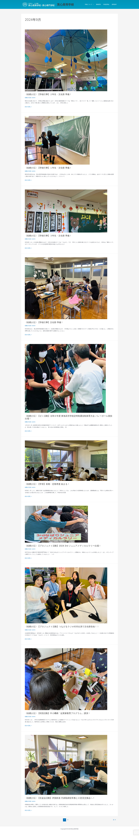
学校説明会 (106, 4)
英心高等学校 (65, 4)
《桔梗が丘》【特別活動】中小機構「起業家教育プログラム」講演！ (57, 713)
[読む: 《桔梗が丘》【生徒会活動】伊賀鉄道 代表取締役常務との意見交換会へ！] (66, 764)
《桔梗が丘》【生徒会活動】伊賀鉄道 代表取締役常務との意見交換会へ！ (60, 798)
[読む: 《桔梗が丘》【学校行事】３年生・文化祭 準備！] (66, 211)
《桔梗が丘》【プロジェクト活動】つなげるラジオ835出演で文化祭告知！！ (62, 626)
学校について (88, 4)
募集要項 (98, 4)
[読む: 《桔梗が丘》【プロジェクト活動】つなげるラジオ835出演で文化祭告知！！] (66, 595)
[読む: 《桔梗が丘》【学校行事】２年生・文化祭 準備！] (66, 60)
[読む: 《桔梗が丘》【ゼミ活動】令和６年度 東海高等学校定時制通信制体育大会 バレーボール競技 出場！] (65, 378)
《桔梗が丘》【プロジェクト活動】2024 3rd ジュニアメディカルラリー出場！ (63, 545)
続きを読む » (28, 106)
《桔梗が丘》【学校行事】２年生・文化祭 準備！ (48, 94)
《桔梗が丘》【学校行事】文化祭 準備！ (44, 322)
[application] (93, 4)
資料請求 (114, 4)
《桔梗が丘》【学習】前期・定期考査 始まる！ (47, 484)
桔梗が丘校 (28, 97)
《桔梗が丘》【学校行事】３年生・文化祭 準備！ (48, 235)
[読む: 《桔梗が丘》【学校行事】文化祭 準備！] (66, 288)
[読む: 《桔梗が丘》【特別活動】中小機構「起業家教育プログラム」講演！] (66, 679)
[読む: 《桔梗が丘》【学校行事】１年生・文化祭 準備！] (57, 140)
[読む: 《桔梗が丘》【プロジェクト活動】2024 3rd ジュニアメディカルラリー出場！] (56, 524)
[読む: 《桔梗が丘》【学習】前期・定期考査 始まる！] (66, 460)
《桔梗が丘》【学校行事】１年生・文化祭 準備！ (48, 168)
